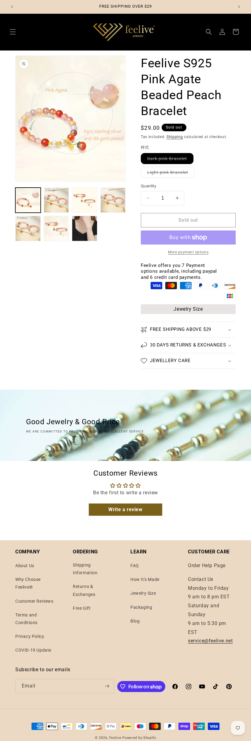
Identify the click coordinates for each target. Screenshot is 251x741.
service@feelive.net (210, 641)
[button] (13, 32)
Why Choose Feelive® (28, 583)
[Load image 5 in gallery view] (28, 228)
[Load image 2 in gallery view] (56, 200)
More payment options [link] (188, 252)
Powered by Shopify (139, 738)
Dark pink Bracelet (170, 160)
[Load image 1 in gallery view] (28, 200)
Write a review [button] (125, 509)
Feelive (116, 738)
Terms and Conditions (26, 618)
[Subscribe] (107, 686)
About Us (24, 565)
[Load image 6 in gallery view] (56, 228)
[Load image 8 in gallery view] (84, 228)
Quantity (148, 186)
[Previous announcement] (12, 6)
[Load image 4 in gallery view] (113, 200)
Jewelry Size (188, 309)
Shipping (175, 137)
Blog (135, 621)
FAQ (134, 565)
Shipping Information (85, 569)
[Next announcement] (239, 6)
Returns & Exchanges (84, 590)
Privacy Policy (29, 636)
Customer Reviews (34, 601)
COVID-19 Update (33, 650)
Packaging (141, 607)
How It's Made (144, 579)
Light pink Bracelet (171, 174)
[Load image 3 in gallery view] (84, 200)
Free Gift (82, 608)
